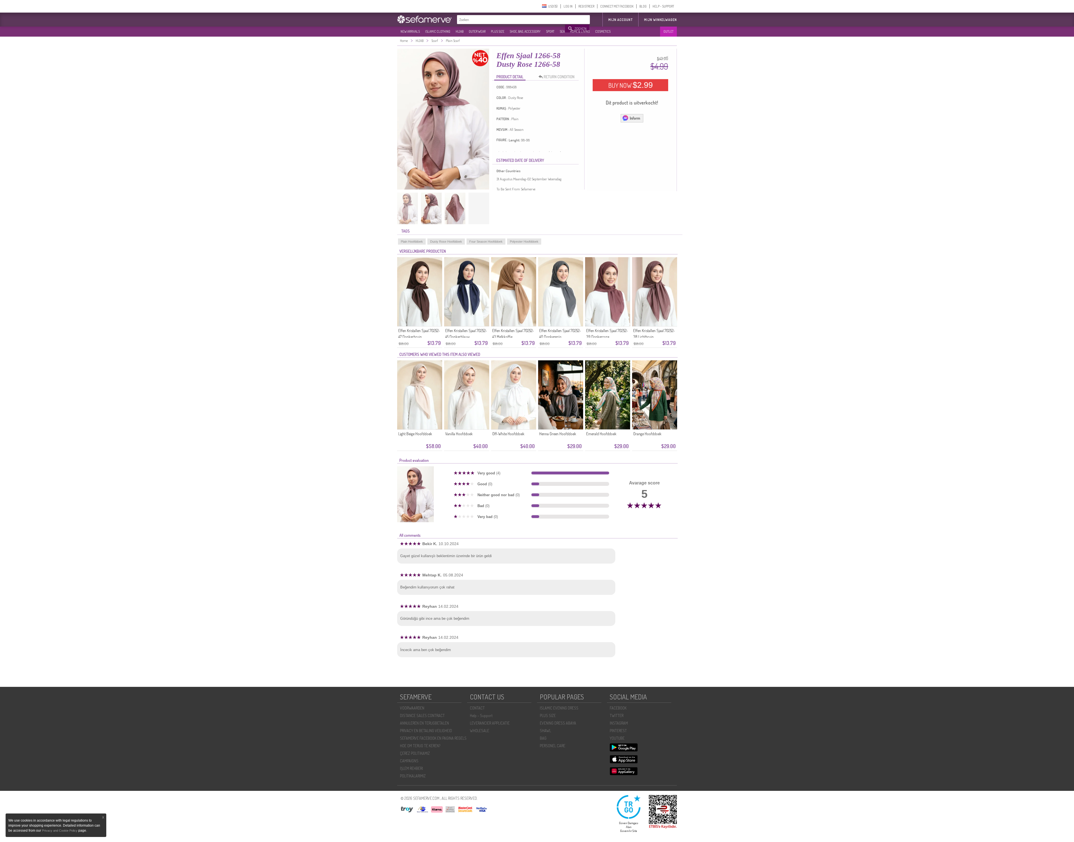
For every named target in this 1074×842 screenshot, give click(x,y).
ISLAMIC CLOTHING (437, 31)
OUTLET (668, 31)
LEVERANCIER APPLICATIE (490, 723)
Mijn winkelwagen (660, 20)
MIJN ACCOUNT (620, 20)
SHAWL (545, 730)
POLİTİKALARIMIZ (413, 776)
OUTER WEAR (477, 31)
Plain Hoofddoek (412, 241)
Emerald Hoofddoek (601, 433)
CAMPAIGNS (409, 760)
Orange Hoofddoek (647, 433)
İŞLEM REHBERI (411, 768)
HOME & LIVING (580, 31)
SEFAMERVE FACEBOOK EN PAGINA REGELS (433, 738)
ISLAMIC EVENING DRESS (559, 708)
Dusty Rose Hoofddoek (446, 241)
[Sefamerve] (425, 19)
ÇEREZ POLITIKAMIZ (415, 753)
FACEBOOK (618, 708)
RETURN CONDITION (559, 76)
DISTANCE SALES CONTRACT (422, 715)
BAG (543, 738)
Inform (635, 118)
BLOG (643, 6)
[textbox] (511, 19)
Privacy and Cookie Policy (59, 830)
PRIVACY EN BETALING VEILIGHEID (426, 730)
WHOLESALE (479, 730)
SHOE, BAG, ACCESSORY (525, 31)
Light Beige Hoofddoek (415, 433)
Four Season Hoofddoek (486, 241)
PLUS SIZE (497, 31)
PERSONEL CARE (552, 745)
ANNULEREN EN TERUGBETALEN (424, 723)
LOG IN (568, 6)
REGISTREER (586, 6)
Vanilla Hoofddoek (459, 433)
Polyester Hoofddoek (524, 241)
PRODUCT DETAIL (509, 76)
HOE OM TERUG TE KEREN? (420, 745)
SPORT (550, 31)
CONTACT (477, 708)
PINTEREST (618, 730)
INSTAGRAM (619, 723)
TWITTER (616, 715)
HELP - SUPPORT (663, 6)
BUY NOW (630, 85)
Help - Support (481, 715)
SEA (562, 31)
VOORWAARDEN (412, 708)
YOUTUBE (617, 738)
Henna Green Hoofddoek (557, 433)
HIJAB (459, 31)
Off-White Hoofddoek (508, 433)
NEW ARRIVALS (410, 31)
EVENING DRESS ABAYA (558, 723)
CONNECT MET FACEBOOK (616, 6)
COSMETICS (603, 31)
